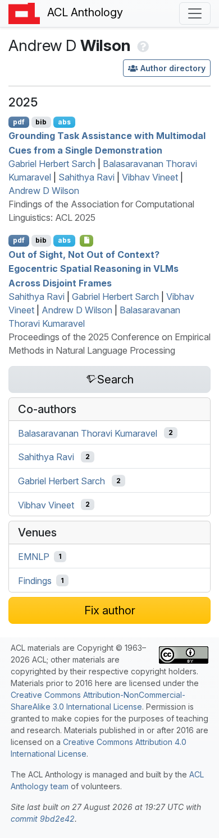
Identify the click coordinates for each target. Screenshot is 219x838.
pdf (19, 122)
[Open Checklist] (87, 240)
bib (41, 122)
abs (64, 122)
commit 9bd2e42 (43, 818)
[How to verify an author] (142, 45)
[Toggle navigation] (195, 13)
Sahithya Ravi (86, 177)
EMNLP (33, 556)
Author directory (173, 68)
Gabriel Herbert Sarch (51, 163)
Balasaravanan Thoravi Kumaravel (87, 432)
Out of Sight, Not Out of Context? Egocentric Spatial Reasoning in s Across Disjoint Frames (93, 268)
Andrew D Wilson (43, 190)
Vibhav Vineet (150, 177)
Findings (35, 580)
